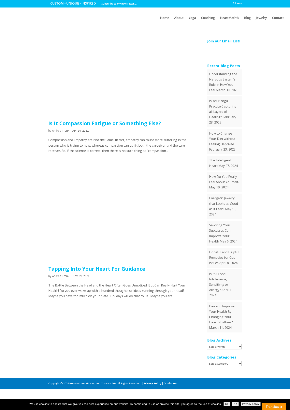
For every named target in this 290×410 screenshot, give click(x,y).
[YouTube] (226, 383)
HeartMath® (229, 18)
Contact (278, 18)
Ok (226, 403)
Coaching (208, 18)
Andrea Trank (60, 130)
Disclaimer (171, 383)
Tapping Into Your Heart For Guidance (96, 268)
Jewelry (261, 18)
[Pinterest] (233, 383)
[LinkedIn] (219, 383)
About (178, 18)
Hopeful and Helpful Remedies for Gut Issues (224, 257)
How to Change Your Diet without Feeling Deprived (222, 138)
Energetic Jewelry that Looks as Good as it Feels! (223, 203)
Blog (247, 18)
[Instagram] (240, 383)
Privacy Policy (152, 383)
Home (164, 18)
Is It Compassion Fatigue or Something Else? (104, 123)
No (235, 403)
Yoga (192, 18)
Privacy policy (250, 403)
